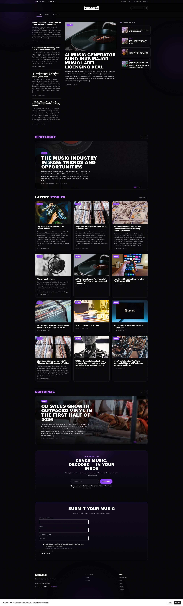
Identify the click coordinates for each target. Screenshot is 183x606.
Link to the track (45, 534)
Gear (120, 580)
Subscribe (106, 481)
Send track (45, 553)
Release (56, 14)
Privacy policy (87, 488)
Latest (39, 14)
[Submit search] (146, 8)
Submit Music (125, 1)
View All (142, 198)
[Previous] (141, 137)
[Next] (146, 137)
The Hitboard (123, 577)
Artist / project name (46, 518)
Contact (121, 586)
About (120, 583)
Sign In (145, 1)
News (47, 14)
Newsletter (137, 1)
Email (41, 526)
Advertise (121, 589)
